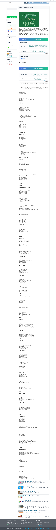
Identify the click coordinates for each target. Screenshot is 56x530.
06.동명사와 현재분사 (22, 263)
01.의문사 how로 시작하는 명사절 (24, 320)
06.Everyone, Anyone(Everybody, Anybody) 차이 (26, 326)
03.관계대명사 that (21, 420)
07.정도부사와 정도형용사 (22, 348)
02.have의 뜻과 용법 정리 (22, 170)
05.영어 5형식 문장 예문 (22, 127)
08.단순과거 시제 (21, 144)
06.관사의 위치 (21, 302)
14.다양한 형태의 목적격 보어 (23, 118)
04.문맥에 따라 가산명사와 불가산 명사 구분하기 (26, 324)
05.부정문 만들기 (21, 97)
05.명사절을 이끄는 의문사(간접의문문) (24, 408)
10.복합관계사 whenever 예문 (23, 444)
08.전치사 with (21, 459)
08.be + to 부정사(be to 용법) (23, 252)
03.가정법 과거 (21, 228)
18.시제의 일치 (21, 155)
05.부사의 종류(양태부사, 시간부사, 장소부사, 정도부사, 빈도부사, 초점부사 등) (30, 378)
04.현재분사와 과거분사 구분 (23, 270)
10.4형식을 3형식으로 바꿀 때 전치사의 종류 (25, 114)
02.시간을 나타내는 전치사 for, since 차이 (25, 388)
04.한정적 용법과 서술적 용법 (23, 355)
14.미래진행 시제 (21, 151)
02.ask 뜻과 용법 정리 (22, 162)
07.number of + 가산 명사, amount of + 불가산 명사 (26, 327)
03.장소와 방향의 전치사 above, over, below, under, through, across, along (29, 453)
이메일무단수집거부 (46, 528)
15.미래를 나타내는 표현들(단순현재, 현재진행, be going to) (27, 152)
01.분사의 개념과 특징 (22, 266)
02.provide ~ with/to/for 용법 (23, 291)
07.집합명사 (21, 283)
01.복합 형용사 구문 (22, 341)
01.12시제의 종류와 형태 (22, 136)
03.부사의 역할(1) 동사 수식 (23, 376)
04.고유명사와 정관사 (22, 300)
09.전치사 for (21, 460)
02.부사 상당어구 (21, 367)
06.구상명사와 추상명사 (22, 282)
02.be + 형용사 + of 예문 (22, 215)
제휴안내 (28, 528)
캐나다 (40, 2)
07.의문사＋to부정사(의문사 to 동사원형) (25, 251)
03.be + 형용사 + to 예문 (22, 216)
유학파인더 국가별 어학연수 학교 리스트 (29, 491)
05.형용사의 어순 (21, 356)
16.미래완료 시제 (21, 153)
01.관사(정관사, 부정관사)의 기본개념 (24, 296)
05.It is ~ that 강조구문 (22, 439)
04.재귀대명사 (21, 311)
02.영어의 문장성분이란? (22, 93)
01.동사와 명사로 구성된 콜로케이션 (24, 208)
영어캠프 (47, 2)
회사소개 (25, 528)
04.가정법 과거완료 (22, 229)
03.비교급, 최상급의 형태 (22, 397)
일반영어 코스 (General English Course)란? (29, 505)
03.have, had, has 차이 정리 (23, 171)
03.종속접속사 (21, 406)
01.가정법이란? (21, 225)
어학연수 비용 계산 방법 (26, 495)
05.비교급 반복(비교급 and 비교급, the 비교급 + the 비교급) (27, 399)
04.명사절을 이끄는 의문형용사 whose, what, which (26, 335)
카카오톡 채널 (11, 45)
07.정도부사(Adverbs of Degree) (23, 381)
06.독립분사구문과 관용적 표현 (23, 272)
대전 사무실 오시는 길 (39, 525)
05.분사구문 (21, 271)
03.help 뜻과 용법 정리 (22, 163)
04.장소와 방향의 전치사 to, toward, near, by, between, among (28, 454)
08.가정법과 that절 (21, 233)
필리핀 (43, 2)
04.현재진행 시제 (21, 139)
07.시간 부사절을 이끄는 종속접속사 (24, 410)
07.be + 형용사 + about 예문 (23, 221)
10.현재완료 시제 (21, 146)
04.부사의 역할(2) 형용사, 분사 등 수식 (24, 377)
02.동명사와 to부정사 (22, 259)
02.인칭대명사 (21, 308)
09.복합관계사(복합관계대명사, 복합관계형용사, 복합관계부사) (28, 427)
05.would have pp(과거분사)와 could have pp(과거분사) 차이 (27, 174)
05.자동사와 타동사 (22, 108)
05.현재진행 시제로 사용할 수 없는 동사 (24, 140)
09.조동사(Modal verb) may (23, 198)
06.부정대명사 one (21, 313)
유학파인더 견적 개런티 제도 (27, 486)
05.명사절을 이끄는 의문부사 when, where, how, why (26, 336)
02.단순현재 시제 (21, 137)
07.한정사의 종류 (21, 358)
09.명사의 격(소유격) (22, 286)
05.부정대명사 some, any (22, 312)
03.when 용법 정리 (21, 436)
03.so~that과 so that (22, 368)
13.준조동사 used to (22, 202)
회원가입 (50, 0)
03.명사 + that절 (21, 323)
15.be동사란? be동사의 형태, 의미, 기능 (24, 119)
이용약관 (31, 528)
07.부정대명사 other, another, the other (24, 314)
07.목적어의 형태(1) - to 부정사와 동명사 (25, 110)
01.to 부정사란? (21, 244)
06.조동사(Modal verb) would (23, 194)
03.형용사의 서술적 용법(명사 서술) (24, 354)
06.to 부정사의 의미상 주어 (23, 250)
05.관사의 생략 (21, 301)
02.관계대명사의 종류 (22, 419)
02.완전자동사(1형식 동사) (23, 104)
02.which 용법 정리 (22, 435)
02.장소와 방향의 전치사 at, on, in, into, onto (25, 452)
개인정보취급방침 (35, 528)
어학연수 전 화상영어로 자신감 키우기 (28, 515)
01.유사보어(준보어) (22, 476)
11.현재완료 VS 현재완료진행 (23, 147)
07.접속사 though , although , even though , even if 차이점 (27, 441)
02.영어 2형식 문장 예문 (22, 124)
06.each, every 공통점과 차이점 (23, 347)
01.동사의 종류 (21, 103)
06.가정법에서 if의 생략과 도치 (23, 231)
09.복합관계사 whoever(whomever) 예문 (25, 443)
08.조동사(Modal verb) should (23, 197)
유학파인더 (46, 0)
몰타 (36, 2)
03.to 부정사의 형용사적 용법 (23, 246)
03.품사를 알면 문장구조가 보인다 (24, 94)
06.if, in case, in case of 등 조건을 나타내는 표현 (26, 440)
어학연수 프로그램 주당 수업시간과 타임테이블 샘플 (30, 510)
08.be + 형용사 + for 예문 (22, 222)
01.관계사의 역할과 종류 (22, 418)
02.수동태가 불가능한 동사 (23, 178)
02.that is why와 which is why (23, 477)
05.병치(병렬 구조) (21, 471)
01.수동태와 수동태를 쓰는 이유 (23, 177)
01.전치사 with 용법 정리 (22, 387)
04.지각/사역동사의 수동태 (23, 180)
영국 (29, 2)
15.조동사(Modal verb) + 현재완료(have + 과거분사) (26, 205)
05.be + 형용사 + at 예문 (22, 219)
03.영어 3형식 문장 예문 (22, 125)
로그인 (53, 0)
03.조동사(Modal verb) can (23, 191)
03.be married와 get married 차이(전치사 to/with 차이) (27, 389)
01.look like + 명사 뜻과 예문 (23, 290)
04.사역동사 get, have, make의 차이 (24, 164)
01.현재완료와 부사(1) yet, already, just (24, 240)
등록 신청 (10, 64)
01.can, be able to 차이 (22, 169)
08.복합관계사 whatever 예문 (23, 442)
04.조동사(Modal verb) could (23, 192)
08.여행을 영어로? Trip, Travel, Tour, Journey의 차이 (26, 328)
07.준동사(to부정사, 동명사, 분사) (24, 273)
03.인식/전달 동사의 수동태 (23, 179)
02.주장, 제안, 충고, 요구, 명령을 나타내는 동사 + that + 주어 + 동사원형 (29, 209)
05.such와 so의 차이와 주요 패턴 (23, 371)
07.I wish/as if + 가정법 (22, 232)
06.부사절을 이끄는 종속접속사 (23, 409)
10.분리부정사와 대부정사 (22, 254)
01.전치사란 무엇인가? (22, 451)
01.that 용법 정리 (21, 434)
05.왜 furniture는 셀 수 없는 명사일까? (24, 325)
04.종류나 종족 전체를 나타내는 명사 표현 (25, 280)
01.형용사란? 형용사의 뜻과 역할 (23, 351)
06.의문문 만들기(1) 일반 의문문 (23, 98)
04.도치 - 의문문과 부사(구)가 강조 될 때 (24, 470)
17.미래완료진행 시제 (22, 154)
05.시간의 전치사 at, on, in (23, 455)
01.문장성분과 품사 (22, 92)
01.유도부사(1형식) (22, 366)
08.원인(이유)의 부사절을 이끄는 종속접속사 (25, 411)
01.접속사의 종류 (21, 403)
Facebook (10, 42)
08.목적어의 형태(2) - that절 (23, 111)
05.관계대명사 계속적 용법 (23, 422)
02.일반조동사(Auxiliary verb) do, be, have (25, 190)
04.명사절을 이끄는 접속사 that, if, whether (25, 407)
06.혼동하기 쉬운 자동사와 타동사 (24, 109)
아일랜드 (33, 2)
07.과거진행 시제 (21, 143)
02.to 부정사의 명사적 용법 (23, 245)
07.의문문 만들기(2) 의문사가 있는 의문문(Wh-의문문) (26, 99)
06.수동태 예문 (21, 128)
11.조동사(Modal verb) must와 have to (24, 200)
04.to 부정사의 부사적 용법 (23, 247)
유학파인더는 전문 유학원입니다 (28, 481)
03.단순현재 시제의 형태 (22, 138)
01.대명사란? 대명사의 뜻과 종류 (23, 307)
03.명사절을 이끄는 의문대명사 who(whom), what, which (27, 334)
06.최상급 (20, 400)
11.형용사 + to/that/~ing (22, 363)
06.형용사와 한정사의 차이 (23, 357)
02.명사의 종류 (21, 278)
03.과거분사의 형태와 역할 (23, 269)
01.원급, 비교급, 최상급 (22, 394)
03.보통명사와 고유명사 (22, 279)
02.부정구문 (21, 467)
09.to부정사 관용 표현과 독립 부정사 (24, 253)
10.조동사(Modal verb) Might (23, 199)
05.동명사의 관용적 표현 (22, 262)
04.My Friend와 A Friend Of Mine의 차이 (25, 345)
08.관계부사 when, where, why (23, 426)
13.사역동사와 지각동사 (22, 117)
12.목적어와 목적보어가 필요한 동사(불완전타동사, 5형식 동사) (28, 116)
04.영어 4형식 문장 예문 (22, 126)
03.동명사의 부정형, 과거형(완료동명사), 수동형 (25, 260)
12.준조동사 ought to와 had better (24, 201)
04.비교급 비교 (21, 398)
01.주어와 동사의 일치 (22, 466)
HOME (26, 2)
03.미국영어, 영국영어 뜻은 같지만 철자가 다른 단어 (26, 478)
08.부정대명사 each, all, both (23, 315)
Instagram (10, 37)
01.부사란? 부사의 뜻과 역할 (23, 374)
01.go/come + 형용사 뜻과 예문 (23, 214)
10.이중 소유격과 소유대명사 (23, 287)
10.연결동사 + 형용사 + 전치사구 (23, 362)
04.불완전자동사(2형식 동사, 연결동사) (24, 107)
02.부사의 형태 (21, 375)
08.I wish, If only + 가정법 (22, 131)
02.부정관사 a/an (21, 297)
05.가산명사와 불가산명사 (22, 281)
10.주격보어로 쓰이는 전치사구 (23, 461)
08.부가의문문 (21, 100)
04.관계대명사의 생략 (22, 421)
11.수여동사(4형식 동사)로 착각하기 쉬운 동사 (25, 115)
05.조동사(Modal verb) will (23, 193)
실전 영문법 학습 (23, 58)
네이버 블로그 (11, 47)
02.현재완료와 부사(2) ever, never (24, 241)
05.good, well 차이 (21, 346)
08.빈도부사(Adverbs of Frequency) (24, 382)
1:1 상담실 (10, 56)
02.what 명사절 (21, 333)
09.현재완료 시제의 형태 (22, 145)
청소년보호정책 (41, 528)
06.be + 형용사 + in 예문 (22, 220)
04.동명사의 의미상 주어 (22, 261)
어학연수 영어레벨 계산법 (27, 500)
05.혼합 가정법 (21, 230)
